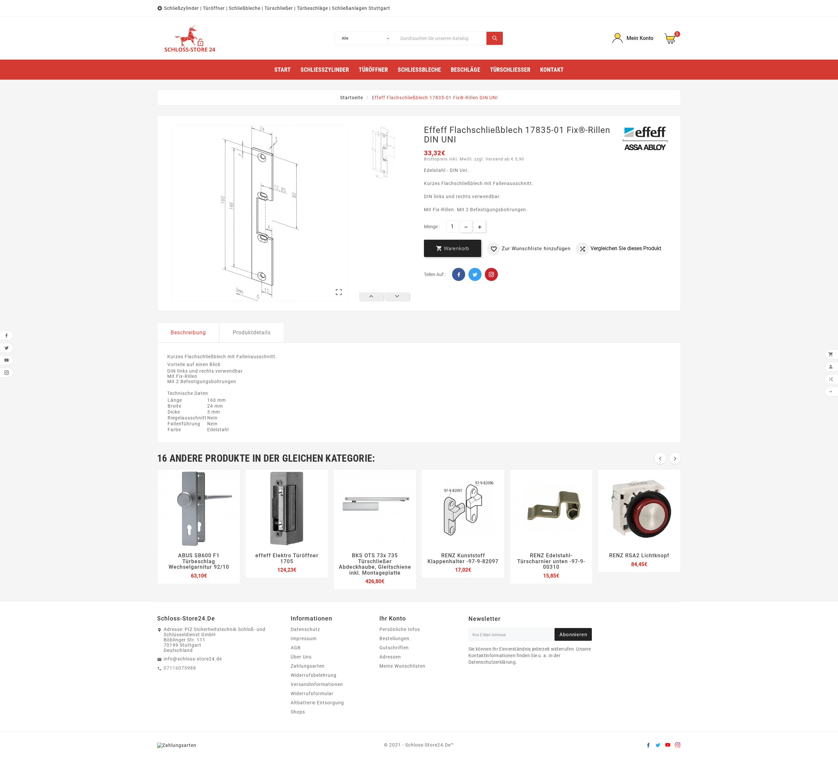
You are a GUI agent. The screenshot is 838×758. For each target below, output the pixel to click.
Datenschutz (305, 629)
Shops (298, 711)
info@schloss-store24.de (193, 658)
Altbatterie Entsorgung (317, 702)
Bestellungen (394, 638)
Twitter (475, 274)
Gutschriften (394, 647)
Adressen (390, 656)
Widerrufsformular (312, 693)
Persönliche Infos (399, 629)
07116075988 (180, 668)
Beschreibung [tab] (188, 332)
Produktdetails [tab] (252, 332)
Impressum (304, 638)
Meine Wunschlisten (402, 666)
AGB (296, 647)
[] (494, 38)
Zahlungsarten (308, 666)
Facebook (458, 274)
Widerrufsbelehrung (314, 675)
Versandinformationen (317, 684)
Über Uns (301, 656)
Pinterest (491, 274)
